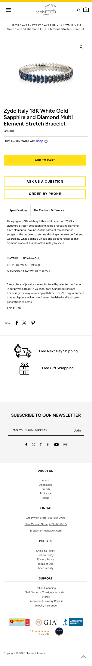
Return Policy (46, 555)
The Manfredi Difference (49, 210)
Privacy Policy (45, 559)
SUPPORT (45, 578)
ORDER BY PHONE (45, 193)
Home (15, 24)
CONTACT (46, 508)
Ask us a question (45, 181)
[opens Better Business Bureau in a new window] (72, 625)
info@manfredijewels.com (46, 530)
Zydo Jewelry (31, 24)
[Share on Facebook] (17, 323)
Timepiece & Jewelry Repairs (45, 601)
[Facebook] (26, 445)
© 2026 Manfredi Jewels (30, 653)
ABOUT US (45, 471)
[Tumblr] (48, 445)
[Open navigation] (8, 9)
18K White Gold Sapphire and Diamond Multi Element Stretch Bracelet (38, 117)
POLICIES (45, 541)
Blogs (45, 497)
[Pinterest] (41, 445)
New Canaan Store (36, 524)
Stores (46, 596)
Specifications (18, 210)
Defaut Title (46, 148)
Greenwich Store (36, 517)
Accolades (45, 484)
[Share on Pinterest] (33, 323)
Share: (7, 323)
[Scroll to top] (83, 657)
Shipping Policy (45, 550)
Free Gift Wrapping (58, 368)
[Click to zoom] (81, 48)
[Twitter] (33, 445)
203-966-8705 (58, 524)
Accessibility (45, 568)
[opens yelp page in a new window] (20, 625)
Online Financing (46, 588)
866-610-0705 (56, 517)
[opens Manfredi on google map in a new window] (39, 635)
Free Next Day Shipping (58, 351)
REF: (14, 308)
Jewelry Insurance (46, 605)
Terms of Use (45, 563)
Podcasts (45, 493)
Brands (46, 489)
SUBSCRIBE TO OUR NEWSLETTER (46, 415)
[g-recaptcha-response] (46, 663)
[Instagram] (65, 445)
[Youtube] (56, 445)
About (45, 480)
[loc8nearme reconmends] (59, 635)
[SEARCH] (79, 11)
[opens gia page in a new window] (46, 625)
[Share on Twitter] (24, 323)
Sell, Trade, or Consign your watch (45, 592)
